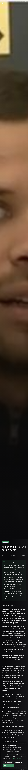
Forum (14, 1)
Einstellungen (18, 762)
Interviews (5, 542)
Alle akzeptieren (8, 766)
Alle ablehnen (8, 762)
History (17, 1)
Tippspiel (25, 1)
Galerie (21, 1)
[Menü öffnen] (25, 3)
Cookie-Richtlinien (16, 758)
